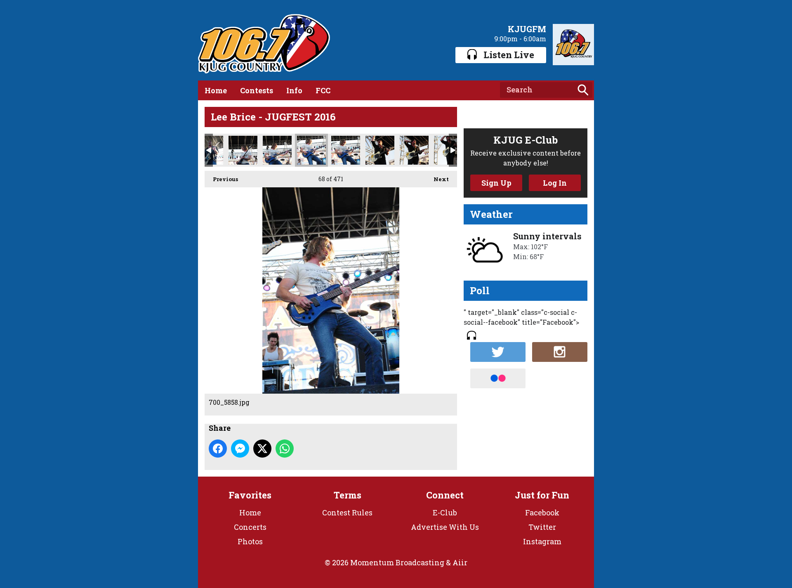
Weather (491, 214)
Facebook (542, 512)
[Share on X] (262, 448)
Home (216, 90)
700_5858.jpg (311, 150)
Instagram (542, 541)
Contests (256, 90)
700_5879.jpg (414, 150)
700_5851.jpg (243, 150)
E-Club (445, 512)
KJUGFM (527, 29)
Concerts (250, 527)
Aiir (460, 562)
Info (294, 90)
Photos (250, 541)
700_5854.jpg (277, 150)
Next (437, 179)
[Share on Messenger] (240, 448)
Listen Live (508, 55)
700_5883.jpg (448, 150)
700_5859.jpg (345, 150)
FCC (323, 90)
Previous (221, 179)
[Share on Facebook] (218, 448)
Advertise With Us (445, 527)
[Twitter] (498, 352)
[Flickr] (498, 378)
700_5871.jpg (379, 150)
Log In (555, 183)
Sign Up (496, 183)
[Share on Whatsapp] (285, 448)
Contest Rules (347, 512)
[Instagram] (559, 352)
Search (583, 90)
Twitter (542, 527)
